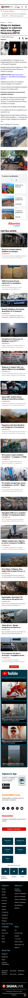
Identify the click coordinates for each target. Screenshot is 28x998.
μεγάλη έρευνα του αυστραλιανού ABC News (13, 405)
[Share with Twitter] (23, 38)
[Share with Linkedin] (26, 38)
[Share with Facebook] (19, 38)
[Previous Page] (11, 180)
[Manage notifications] (25, 995)
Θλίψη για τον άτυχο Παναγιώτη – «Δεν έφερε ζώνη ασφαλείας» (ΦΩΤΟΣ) (13, 76)
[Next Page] (16, 180)
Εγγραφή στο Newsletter (14, 829)
